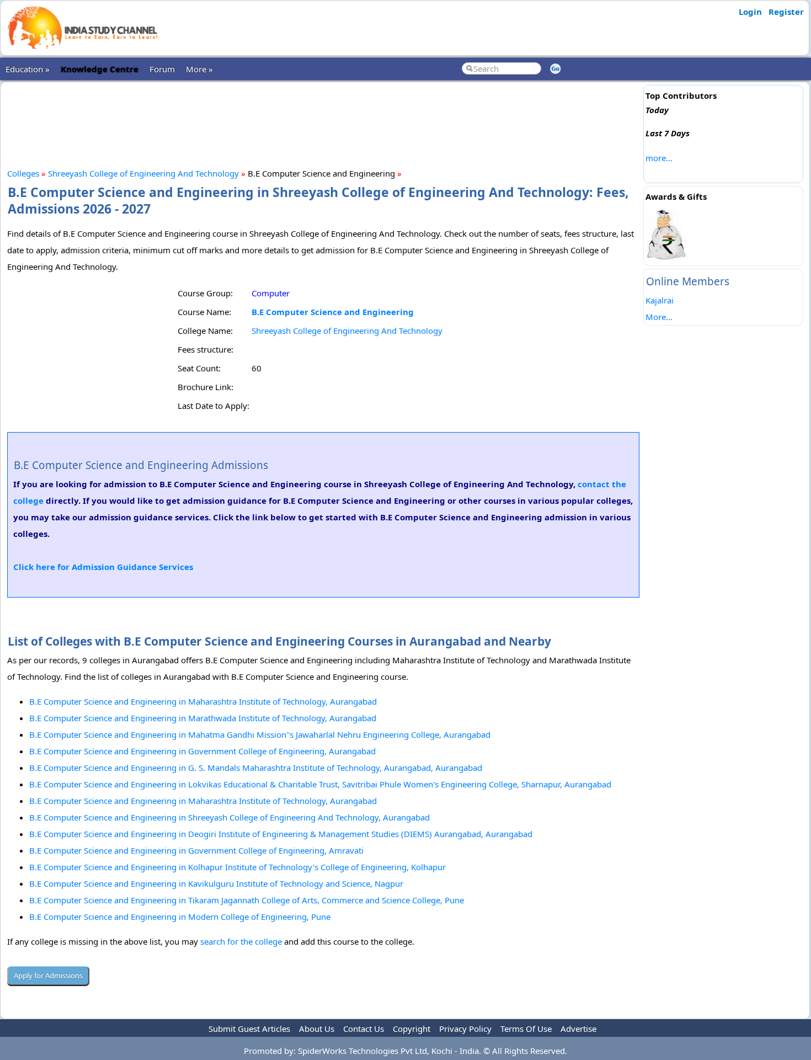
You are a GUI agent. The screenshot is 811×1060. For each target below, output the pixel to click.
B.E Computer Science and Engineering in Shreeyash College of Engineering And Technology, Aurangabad (229, 817)
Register (786, 11)
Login (750, 11)
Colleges (23, 173)
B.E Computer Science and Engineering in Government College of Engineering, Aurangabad (202, 751)
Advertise (578, 1028)
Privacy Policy (465, 1028)
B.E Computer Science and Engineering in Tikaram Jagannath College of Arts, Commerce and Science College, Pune (246, 899)
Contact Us (363, 1028)
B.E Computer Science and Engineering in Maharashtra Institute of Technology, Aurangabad (203, 701)
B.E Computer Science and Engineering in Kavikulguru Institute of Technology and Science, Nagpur (216, 883)
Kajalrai (659, 300)
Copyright (411, 1028)
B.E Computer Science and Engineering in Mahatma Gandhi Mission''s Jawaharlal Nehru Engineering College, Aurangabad (259, 734)
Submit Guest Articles (249, 1028)
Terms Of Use (526, 1028)
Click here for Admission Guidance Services (103, 566)
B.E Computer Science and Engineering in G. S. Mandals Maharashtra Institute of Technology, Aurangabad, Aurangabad (255, 767)
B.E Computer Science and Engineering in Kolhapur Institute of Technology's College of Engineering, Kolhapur (237, 866)
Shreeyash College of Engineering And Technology (143, 173)
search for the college (241, 941)
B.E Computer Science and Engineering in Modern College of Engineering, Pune (179, 916)
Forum (162, 68)
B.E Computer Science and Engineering (333, 311)
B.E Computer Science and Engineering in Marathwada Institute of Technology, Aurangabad (202, 717)
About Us (316, 1028)
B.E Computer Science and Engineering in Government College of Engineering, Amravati (196, 850)
